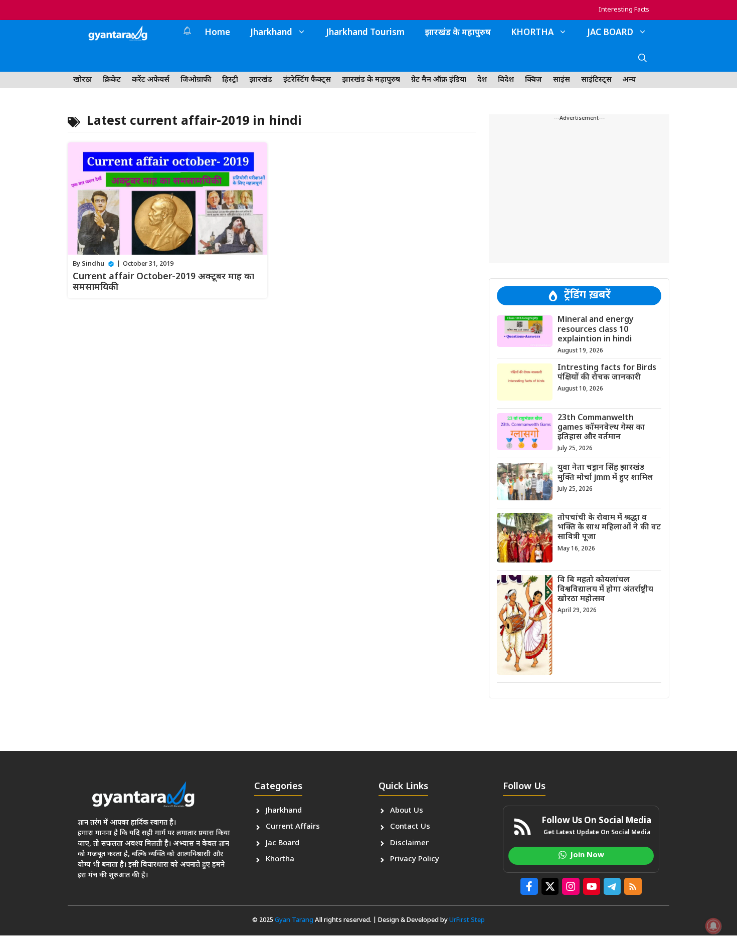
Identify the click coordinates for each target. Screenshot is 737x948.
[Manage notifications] (713, 926)
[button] (642, 59)
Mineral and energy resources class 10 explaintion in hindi (596, 329)
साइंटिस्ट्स (596, 80)
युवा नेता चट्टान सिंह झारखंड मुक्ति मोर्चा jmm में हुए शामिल (605, 473)
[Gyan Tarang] (117, 33)
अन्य (629, 80)
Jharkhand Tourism (365, 33)
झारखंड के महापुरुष (458, 33)
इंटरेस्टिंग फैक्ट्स (307, 80)
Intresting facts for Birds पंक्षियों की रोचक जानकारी (607, 373)
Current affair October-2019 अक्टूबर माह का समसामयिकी (163, 282)
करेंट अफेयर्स (150, 80)
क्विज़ (533, 80)
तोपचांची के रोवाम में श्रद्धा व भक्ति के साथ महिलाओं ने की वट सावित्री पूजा (609, 527)
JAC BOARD (610, 33)
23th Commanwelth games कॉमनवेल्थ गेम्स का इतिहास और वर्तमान (601, 427)
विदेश (506, 80)
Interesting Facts (624, 10)
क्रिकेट (112, 80)
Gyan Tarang (294, 920)
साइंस (561, 80)
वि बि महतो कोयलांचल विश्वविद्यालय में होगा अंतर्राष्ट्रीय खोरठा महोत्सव (605, 589)
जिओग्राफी (195, 80)
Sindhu (93, 264)
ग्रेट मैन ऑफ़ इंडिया (438, 80)
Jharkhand (271, 33)
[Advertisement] (579, 193)
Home (217, 33)
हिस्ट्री (230, 80)
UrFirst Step (467, 920)
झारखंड (260, 80)
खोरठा (82, 80)
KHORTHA (532, 33)
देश (482, 80)
